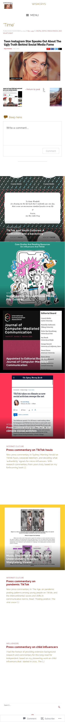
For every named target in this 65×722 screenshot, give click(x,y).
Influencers (12, 643)
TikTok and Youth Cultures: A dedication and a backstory (25, 232)
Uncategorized (13, 227)
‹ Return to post (32, 89)
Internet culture (15, 293)
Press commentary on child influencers (32, 647)
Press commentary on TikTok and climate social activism (28, 429)
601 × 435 (31, 31)
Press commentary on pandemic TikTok (20, 583)
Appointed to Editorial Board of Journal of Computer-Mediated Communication (27, 362)
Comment (51, 151)
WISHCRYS (39, 4)
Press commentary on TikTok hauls (29, 449)
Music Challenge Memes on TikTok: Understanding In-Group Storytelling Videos (29, 559)
